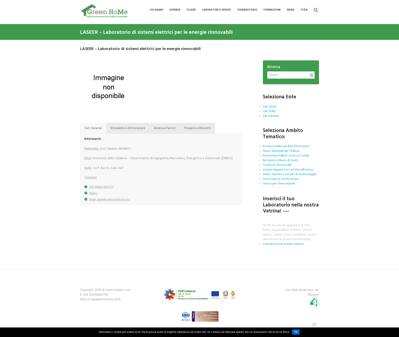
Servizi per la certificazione (281, 179)
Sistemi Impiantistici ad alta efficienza (288, 169)
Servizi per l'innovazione (279, 183)
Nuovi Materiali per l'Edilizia (281, 151)
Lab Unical (269, 106)
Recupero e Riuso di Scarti (280, 160)
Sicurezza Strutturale (277, 164)
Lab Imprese (271, 116)
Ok (295, 332)
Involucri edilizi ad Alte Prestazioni (286, 146)
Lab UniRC (269, 111)
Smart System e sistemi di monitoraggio (290, 174)
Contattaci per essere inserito (283, 244)
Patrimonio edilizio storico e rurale (286, 155)
